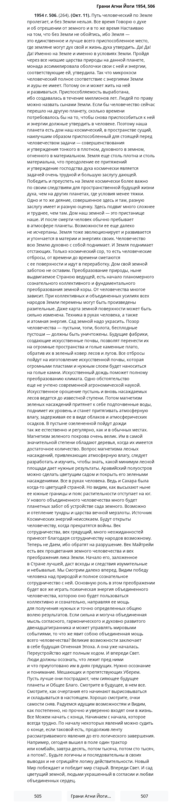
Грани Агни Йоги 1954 (93, 796)
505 (38, 796)
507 (144, 796)
